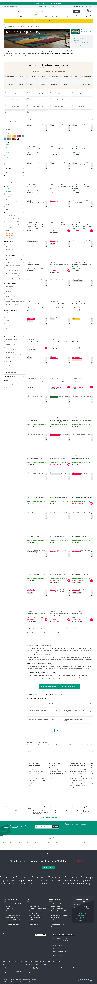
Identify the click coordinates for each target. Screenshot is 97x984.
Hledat (76, 11)
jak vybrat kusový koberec (19, 58)
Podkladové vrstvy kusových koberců (82, 42)
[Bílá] (5, 136)
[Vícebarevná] (15, 139)
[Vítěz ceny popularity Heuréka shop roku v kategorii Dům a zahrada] (20, 11)
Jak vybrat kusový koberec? (80, 38)
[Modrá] (5, 139)
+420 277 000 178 (44, 6)
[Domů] (5, 25)
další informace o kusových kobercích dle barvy (20, 55)
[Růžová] (8, 136)
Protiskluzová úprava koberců (80, 46)
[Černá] (13, 139)
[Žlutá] (10, 136)
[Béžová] (13, 136)
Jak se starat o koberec (79, 40)
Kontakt (15, 6)
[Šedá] (10, 139)
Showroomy (10, 6)
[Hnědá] (8, 139)
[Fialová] (20, 136)
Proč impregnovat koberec (80, 44)
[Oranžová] (15, 136)
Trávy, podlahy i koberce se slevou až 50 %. (49, 21)
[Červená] (18, 136)
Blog (5, 6)
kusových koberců (22, 50)
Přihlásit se (82, 6)
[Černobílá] (18, 139)
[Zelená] (23, 136)
